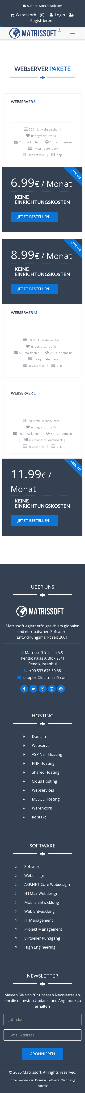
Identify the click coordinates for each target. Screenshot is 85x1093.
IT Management (38, 920)
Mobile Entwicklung (41, 902)
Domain (38, 736)
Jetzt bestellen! (34, 216)
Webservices (42, 790)
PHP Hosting (43, 763)
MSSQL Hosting (45, 799)
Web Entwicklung (39, 911)
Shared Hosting (45, 772)
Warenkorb (26, 14)
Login (59, 14)
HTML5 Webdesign (40, 893)
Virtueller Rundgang (41, 938)
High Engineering (39, 947)
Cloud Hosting (44, 781)
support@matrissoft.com (44, 6)
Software (31, 866)
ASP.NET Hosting (46, 754)
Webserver (41, 745)
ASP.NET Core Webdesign (46, 884)
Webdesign (33, 875)
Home (12, 1080)
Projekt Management (42, 929)
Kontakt (38, 817)
